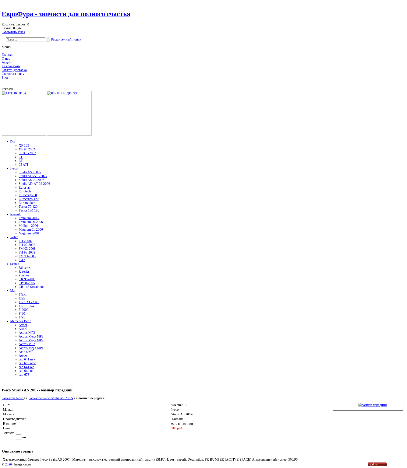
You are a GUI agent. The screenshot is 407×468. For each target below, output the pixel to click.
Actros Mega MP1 (31, 348)
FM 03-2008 (27, 248)
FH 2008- (25, 241)
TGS (22, 298)
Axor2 (23, 329)
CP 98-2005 (27, 283)
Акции (7, 62)
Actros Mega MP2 (31, 340)
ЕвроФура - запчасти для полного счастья (66, 14)
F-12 (22, 260)
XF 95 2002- (27, 149)
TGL (22, 317)
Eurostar (24, 187)
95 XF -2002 (27, 153)
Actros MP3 (27, 332)
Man (13, 290)
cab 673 (24, 374)
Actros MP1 (27, 351)
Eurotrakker (27, 203)
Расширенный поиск (66, 39)
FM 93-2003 (27, 256)
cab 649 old (26, 371)
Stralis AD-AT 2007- (33, 176)
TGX (22, 294)
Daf (12, 141)
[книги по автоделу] (24, 134)
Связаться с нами (14, 74)
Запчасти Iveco (13, 398)
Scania (14, 264)
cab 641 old (26, 367)
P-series (24, 275)
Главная (7, 54)
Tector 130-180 (29, 210)
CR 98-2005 (27, 279)
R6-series (25, 267)
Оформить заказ (13, 32)
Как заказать (11, 66)
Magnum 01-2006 (31, 229)
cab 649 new (27, 363)
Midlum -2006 (28, 225)
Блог (5, 77)
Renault (15, 214)
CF (21, 157)
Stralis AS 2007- (30, 172)
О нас (6, 58)
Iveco (14, 168)
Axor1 (23, 325)
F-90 (22, 313)
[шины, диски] (69, 134)
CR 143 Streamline (31, 287)
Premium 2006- (29, 218)
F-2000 (23, 309)
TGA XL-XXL (29, 302)
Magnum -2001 (29, 233)
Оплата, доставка (14, 70)
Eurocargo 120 (29, 199)
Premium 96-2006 (31, 222)
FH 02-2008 (27, 245)
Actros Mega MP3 (31, 336)
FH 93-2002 (27, 252)
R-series (24, 271)
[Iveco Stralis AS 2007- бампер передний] (372, 405)
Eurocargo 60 (28, 195)
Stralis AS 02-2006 (31, 180)
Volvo (14, 237)
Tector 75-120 (28, 206)
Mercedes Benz (20, 321)
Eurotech (25, 191)
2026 (8, 464)
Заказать (9, 433)
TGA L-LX (26, 306)
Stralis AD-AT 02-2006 (34, 183)
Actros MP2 (27, 344)
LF (21, 161)
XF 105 (24, 145)
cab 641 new (27, 359)
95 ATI (23, 164)
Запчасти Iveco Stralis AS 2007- (51, 398)
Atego (23, 355)
